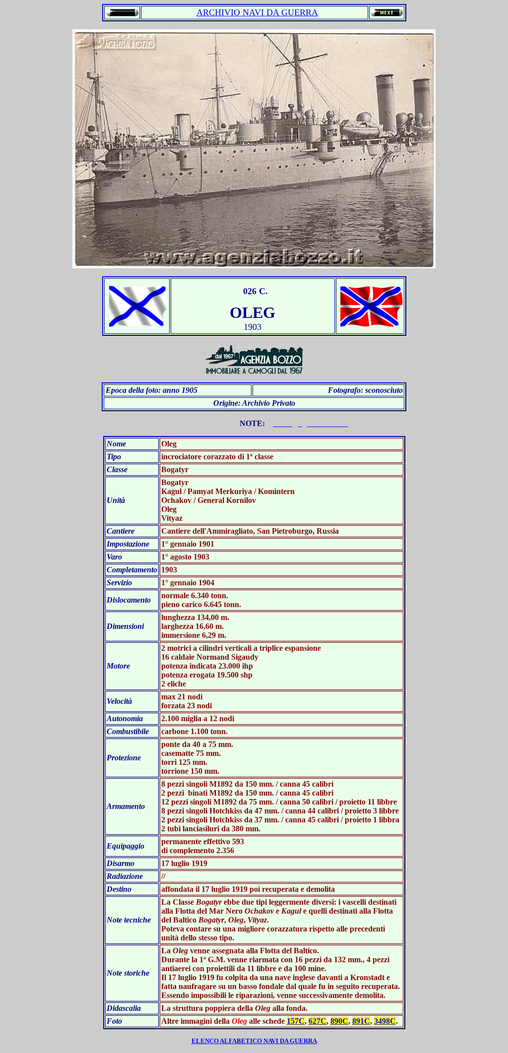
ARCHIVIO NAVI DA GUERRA (257, 12)
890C (339, 1021)
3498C (385, 1021)
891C (361, 1021)
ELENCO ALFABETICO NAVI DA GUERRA (254, 1041)
